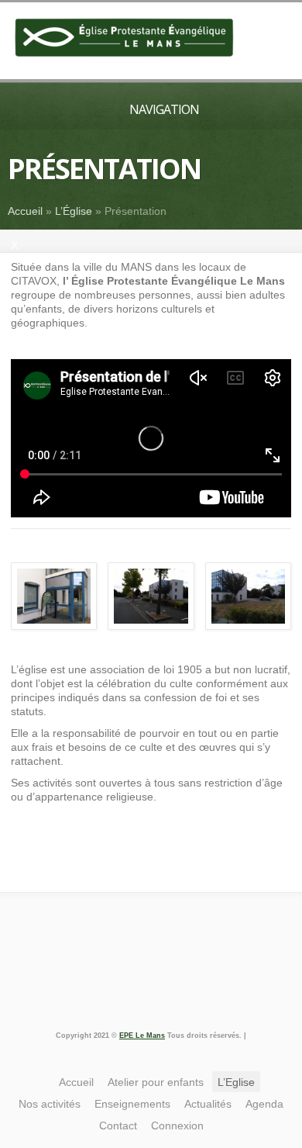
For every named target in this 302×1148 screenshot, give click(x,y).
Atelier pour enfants (156, 1082)
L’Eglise (236, 1082)
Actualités (208, 1104)
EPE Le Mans (142, 1035)
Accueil (25, 211)
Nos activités (50, 1104)
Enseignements (132, 1104)
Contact (118, 1125)
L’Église (73, 211)
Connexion (177, 1125)
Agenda (264, 1104)
